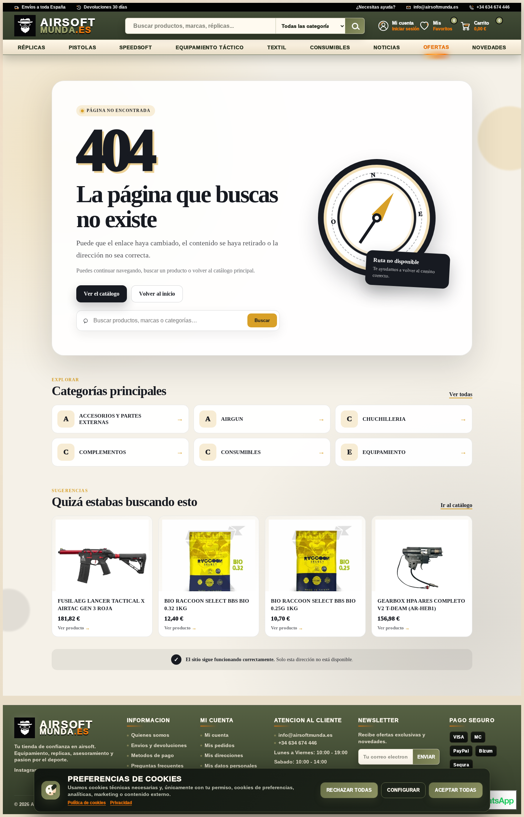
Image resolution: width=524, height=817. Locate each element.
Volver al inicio (157, 294)
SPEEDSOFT (135, 47)
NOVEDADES (489, 47)
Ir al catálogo (456, 505)
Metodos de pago (152, 755)
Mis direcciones (224, 755)
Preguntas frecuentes (157, 766)
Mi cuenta (216, 735)
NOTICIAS (387, 47)
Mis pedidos (220, 745)
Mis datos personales (231, 766)
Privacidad (121, 802)
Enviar (426, 757)
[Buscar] (354, 26)
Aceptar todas (456, 790)
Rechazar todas (349, 790)
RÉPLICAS (31, 47)
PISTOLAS (82, 47)
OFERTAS (436, 47)
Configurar (403, 790)
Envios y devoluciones (159, 745)
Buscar (262, 320)
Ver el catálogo (101, 294)
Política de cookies (87, 802)
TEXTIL (277, 47)
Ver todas (460, 394)
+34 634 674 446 (493, 7)
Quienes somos (150, 735)
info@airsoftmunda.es (435, 7)
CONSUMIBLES (330, 47)
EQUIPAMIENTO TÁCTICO (210, 47)
